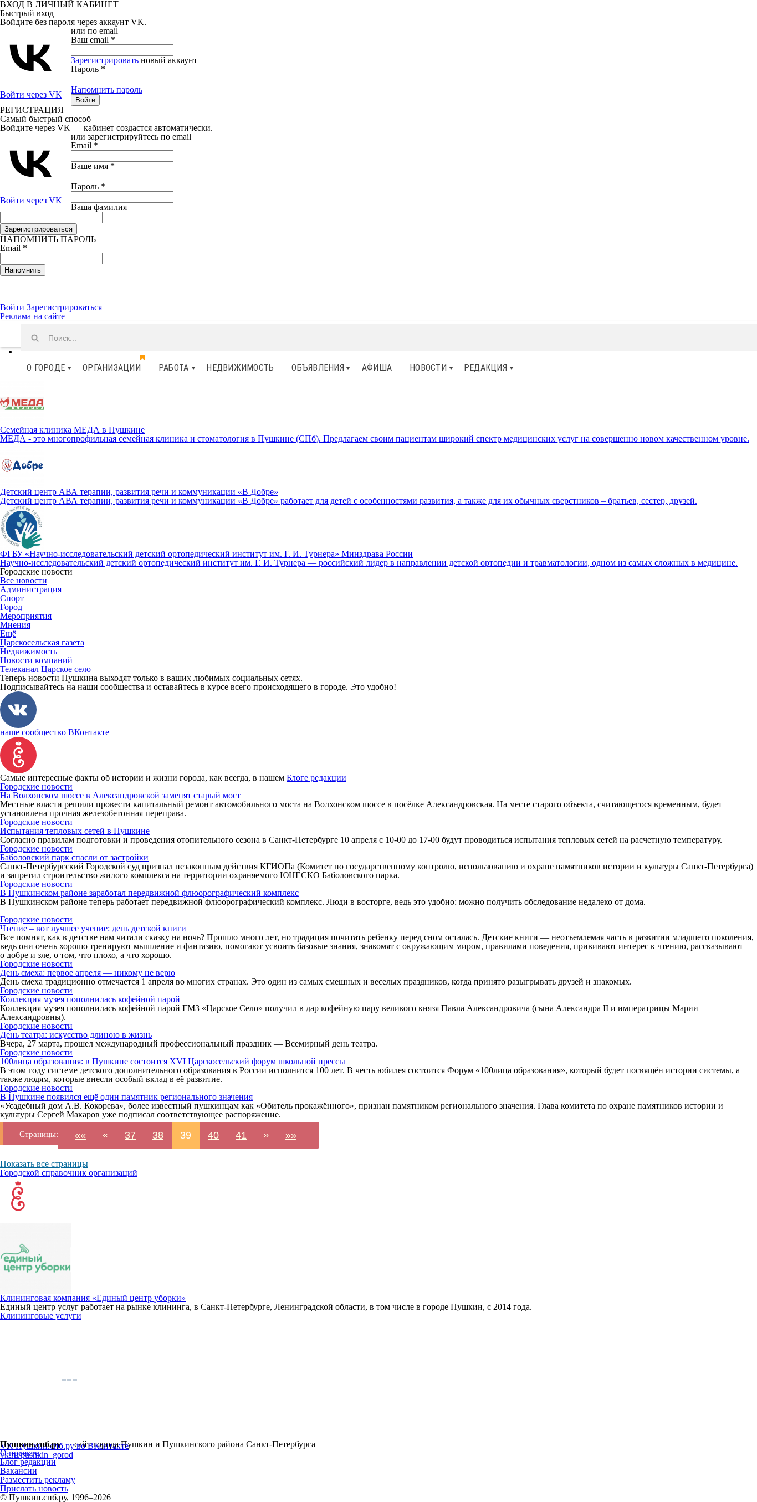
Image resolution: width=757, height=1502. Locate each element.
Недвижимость (240, 367)
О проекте (19, 1453)
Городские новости (36, 786)
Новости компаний (36, 660)
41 (241, 1135)
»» (290, 1135)
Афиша (377, 367)
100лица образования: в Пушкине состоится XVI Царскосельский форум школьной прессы (172, 1061)
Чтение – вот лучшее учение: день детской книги (93, 928)
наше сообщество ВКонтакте (54, 732)
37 (130, 1135)
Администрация (31, 589)
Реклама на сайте (32, 316)
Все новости (23, 580)
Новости (428, 367)
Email (84, 145)
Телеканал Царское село (45, 669)
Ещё (8, 633)
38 (157, 1135)
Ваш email (93, 39)
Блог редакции (28, 1462)
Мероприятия (26, 616)
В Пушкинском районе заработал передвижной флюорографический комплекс (149, 893)
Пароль (88, 69)
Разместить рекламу (37, 1479)
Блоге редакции (316, 777)
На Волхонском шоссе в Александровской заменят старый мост (120, 795)
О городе (46, 367)
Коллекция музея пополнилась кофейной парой (90, 999)
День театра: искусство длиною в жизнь (76, 1034)
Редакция (485, 367)
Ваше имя (93, 166)
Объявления (317, 367)
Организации (112, 367)
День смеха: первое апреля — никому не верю (87, 972)
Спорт (12, 598)
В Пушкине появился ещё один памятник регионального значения (126, 1096)
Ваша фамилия (99, 207)
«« (80, 1135)
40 (213, 1135)
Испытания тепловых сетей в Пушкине (75, 830)
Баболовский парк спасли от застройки (74, 857)
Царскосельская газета (42, 642)
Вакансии (18, 1470)
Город (11, 607)
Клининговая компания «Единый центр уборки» (93, 1298)
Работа (173, 367)
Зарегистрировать (105, 60)
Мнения (15, 624)
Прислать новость (34, 1488)
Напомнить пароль (106, 89)
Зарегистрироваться (64, 307)
